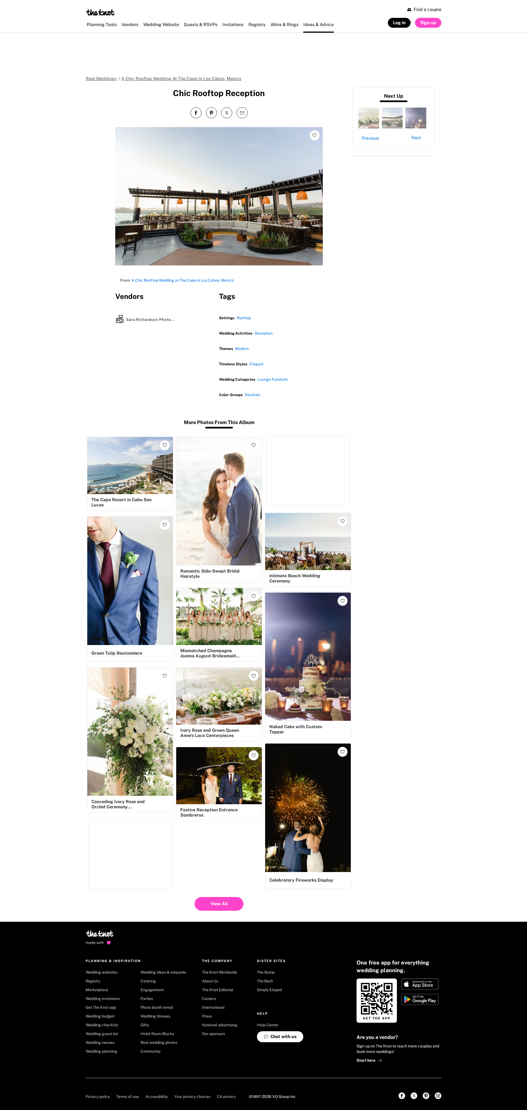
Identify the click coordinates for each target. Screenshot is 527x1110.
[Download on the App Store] (419, 984)
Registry (93, 981)
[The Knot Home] (100, 12)
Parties (147, 998)
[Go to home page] (100, 935)
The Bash (265, 981)
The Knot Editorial (217, 990)
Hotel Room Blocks (157, 1033)
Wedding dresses (155, 1016)
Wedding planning (101, 1051)
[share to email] (242, 112)
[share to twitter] (226, 112)
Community (151, 1051)
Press (207, 1016)
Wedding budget (100, 1016)
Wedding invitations (103, 998)
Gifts (145, 1025)
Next (416, 137)
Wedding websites (101, 972)
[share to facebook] (195, 112)
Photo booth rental (157, 1007)
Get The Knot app (101, 1007)
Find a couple (427, 9)
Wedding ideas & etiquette (163, 972)
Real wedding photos (159, 1042)
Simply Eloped (269, 990)
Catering (148, 981)
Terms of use (127, 1096)
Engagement (152, 990)
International (213, 1007)
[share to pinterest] (211, 112)
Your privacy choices (192, 1096)
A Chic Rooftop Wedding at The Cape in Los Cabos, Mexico (182, 280)
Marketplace (97, 990)
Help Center (267, 1025)
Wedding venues (100, 1042)
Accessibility (156, 1096)
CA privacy (226, 1096)
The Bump (265, 972)
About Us (210, 981)
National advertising (219, 1025)
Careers (209, 998)
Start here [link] (366, 1060)
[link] (402, 1095)
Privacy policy (98, 1096)
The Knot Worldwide (219, 972)
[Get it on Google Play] (419, 999)
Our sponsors (213, 1033)
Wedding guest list (102, 1033)
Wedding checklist (102, 1025)
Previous (370, 138)
